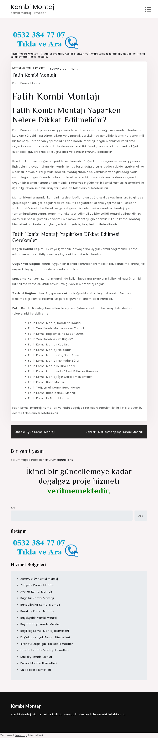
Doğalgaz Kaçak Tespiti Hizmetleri (45, 637)
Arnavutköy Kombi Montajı (39, 579)
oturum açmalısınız (59, 460)
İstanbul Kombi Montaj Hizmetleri (44, 650)
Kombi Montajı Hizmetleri (28, 68)
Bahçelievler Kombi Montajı (40, 605)
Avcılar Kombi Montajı (36, 592)
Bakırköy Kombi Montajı (37, 611)
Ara (13, 508)
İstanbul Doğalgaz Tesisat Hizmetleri (47, 644)
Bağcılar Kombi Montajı (37, 598)
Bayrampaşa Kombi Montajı (40, 624)
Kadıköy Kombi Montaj (36, 657)
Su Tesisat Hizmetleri (35, 670)
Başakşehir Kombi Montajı (39, 618)
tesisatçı (21, 735)
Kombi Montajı (33, 6)
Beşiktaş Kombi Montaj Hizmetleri (44, 631)
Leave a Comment (64, 69)
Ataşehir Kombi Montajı (37, 585)
